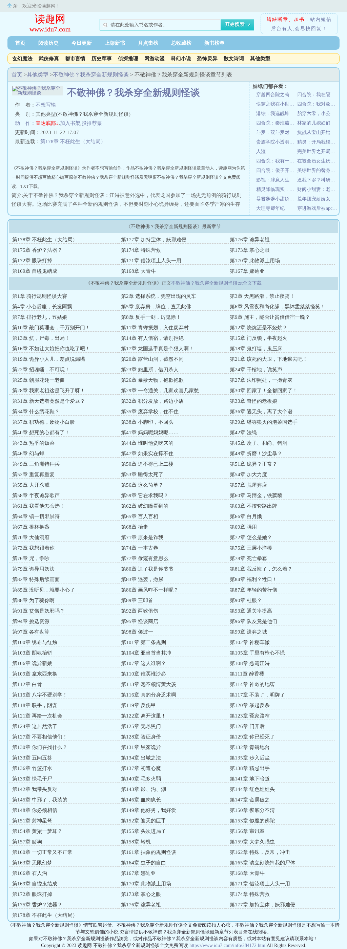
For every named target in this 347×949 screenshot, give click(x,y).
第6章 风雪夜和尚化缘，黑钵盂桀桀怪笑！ (277, 306)
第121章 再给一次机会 (37, 716)
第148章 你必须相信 (34, 810)
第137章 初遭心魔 (141, 768)
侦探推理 (128, 58)
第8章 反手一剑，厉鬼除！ (151, 317)
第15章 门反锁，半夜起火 (258, 338)
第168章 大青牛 (138, 271)
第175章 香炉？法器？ (37, 250)
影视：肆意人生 (272, 179)
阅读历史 (48, 43)
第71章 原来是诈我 (142, 537)
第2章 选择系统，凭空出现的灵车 (158, 296)
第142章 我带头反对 (34, 789)
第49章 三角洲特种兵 (36, 464)
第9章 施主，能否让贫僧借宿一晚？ (270, 317)
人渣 (261, 151)
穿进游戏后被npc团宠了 (317, 208)
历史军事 (101, 58)
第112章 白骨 (27, 684)
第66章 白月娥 (246, 516)
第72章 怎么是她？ (251, 537)
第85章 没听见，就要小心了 (43, 590)
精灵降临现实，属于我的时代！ (276, 189)
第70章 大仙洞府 (30, 537)
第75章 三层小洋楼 (251, 548)
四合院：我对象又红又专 (317, 104)
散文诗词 (234, 58)
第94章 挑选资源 (30, 621)
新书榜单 (214, 43)
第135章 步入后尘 (250, 757)
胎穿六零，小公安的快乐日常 (317, 113)
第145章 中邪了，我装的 (39, 799)
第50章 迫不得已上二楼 (147, 464)
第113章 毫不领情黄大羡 (148, 684)
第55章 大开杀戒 (30, 485)
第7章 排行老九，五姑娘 (39, 317)
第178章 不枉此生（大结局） (73, 141)
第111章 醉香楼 (247, 674)
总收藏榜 (181, 43)
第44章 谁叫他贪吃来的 (147, 443)
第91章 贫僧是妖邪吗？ (38, 611)
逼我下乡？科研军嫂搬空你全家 (317, 179)
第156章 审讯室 (247, 831)
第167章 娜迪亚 (247, 271)
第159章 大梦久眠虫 (252, 841)
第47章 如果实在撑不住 (147, 453)
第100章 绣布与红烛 (34, 642)
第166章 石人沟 (29, 873)
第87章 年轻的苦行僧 (253, 590)
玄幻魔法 (22, 58)
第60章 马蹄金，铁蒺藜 (256, 495)
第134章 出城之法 (141, 757)
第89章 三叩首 (137, 600)
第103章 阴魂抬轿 (32, 653)
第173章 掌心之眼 (250, 250)
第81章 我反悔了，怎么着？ (261, 569)
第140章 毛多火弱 (141, 778)
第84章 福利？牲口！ (253, 579)
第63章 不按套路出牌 (253, 506)
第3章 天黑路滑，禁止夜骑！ (262, 296)
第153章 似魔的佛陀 (252, 820)
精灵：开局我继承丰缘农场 (317, 142)
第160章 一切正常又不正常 (42, 852)
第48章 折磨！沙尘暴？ (256, 453)
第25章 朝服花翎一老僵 (38, 380)
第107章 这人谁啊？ (143, 663)
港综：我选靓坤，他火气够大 (276, 113)
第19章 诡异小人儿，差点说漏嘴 (48, 359)
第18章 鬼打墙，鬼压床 (256, 348)
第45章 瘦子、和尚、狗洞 (258, 443)
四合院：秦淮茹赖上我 (276, 123)
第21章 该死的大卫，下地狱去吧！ (269, 359)
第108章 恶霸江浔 (250, 663)
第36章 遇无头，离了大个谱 (261, 411)
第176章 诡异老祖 (250, 239)
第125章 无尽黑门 (141, 726)
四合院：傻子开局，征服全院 (276, 170)
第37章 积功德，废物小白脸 (43, 422)
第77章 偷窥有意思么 (144, 558)
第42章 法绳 (243, 432)
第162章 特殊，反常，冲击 (260, 852)
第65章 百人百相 (139, 516)
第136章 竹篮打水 (32, 768)
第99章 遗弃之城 (248, 632)
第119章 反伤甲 (138, 705)
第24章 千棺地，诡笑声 (256, 369)
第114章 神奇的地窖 (252, 684)
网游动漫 (154, 58)
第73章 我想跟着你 (33, 548)
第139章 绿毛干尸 (32, 778)
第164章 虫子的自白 (143, 862)
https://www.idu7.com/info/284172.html (228, 945)
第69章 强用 (243, 527)
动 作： (25, 123)
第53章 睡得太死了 (142, 474)
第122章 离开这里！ (143, 716)
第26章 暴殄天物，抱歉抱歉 (152, 380)
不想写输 (46, 105)
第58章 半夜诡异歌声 (36, 495)
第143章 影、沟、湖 (143, 789)
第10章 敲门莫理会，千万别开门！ (51, 327)
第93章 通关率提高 (251, 611)
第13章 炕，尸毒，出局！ (41, 338)
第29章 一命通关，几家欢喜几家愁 (160, 390)
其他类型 (260, 58)
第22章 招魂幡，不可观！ (41, 369)
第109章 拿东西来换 (34, 674)
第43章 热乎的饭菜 (33, 443)
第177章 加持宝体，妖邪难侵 (153, 239)
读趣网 (50, 18)
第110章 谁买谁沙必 (143, 674)
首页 (20, 43)
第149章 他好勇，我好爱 (148, 810)
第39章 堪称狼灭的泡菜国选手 (264, 422)
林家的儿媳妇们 (313, 123)
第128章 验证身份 (141, 737)
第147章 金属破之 (250, 799)
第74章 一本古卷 (139, 548)
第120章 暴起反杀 (250, 705)
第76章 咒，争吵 (30, 558)
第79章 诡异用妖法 (33, 569)
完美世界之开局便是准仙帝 (317, 151)
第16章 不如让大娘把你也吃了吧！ (51, 348)
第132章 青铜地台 (250, 747)
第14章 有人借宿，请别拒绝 (152, 338)
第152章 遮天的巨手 (143, 820)
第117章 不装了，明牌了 (257, 695)
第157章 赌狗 (27, 841)
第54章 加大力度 (248, 474)
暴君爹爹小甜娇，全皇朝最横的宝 (276, 198)
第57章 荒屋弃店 (248, 485)
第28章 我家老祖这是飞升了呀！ (48, 390)
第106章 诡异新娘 (32, 663)
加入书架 (70, 123)
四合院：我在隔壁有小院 (317, 94)
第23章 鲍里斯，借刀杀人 (150, 369)
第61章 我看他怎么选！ (38, 506)
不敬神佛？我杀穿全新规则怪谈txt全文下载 (216, 283)
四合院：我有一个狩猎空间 (276, 160)
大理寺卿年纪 (270, 208)
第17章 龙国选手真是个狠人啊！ (157, 348)
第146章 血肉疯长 (141, 799)
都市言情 (75, 58)
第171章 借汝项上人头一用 (151, 260)
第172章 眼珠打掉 (32, 260)
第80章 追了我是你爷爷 (147, 569)
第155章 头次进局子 (143, 831)
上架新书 (115, 43)
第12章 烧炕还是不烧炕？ (258, 327)
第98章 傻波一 (137, 632)
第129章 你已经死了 (252, 737)
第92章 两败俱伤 (139, 611)
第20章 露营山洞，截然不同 (152, 359)
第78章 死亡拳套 (248, 558)
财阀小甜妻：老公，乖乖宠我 (317, 189)
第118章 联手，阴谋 (34, 705)
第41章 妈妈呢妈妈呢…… (150, 432)
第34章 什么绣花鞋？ (36, 411)
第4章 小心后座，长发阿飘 (42, 306)
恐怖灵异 (207, 58)
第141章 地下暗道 (250, 778)
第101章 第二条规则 (143, 642)
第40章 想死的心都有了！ (41, 432)
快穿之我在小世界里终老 (276, 104)
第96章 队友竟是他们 (253, 621)
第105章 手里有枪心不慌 (257, 653)
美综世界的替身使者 (317, 170)
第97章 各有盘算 (30, 632)
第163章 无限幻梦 (32, 862)
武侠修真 (49, 58)
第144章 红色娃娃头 (252, 789)
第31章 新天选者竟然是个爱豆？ (48, 401)
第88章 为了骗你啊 (33, 600)
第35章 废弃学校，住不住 (150, 411)
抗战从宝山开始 (313, 132)
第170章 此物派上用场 (255, 260)
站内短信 (321, 19)
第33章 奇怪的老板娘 (253, 401)
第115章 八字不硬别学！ (39, 695)
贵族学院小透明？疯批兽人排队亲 (276, 142)
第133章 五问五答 (32, 757)
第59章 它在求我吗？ (144, 495)
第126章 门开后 (247, 726)
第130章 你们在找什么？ (39, 747)
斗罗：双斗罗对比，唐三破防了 (276, 132)
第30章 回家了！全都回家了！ (264, 390)
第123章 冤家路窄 (250, 716)
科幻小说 (181, 58)
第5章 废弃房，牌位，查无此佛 (156, 306)
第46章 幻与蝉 (28, 453)
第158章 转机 (136, 841)
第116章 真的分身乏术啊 (148, 695)
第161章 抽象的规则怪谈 (148, 852)
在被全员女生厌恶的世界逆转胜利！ (317, 160)
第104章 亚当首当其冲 (146, 653)
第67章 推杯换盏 (30, 527)
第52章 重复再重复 (33, 474)
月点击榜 (148, 43)
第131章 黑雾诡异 (141, 747)
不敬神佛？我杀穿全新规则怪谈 (91, 75)
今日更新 (82, 43)
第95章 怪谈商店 (139, 621)
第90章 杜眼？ (246, 600)
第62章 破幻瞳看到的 (144, 506)
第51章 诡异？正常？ (253, 464)
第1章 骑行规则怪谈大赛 (39, 296)
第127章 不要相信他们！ (39, 737)
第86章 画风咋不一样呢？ (150, 590)
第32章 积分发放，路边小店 (152, 401)
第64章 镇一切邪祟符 (36, 516)
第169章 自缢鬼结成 (34, 271)
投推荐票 (92, 123)
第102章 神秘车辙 (250, 642)
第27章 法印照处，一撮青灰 (261, 380)
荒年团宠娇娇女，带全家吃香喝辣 (317, 198)
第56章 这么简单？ (142, 485)
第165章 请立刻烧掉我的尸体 (262, 862)
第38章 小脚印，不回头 (147, 422)
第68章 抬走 (134, 527)
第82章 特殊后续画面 (36, 579)
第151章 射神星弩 (32, 820)
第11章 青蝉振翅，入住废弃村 (155, 327)
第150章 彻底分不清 (252, 810)
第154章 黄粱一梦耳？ (37, 831)
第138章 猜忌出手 (250, 768)
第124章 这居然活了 (34, 726)
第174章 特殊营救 (141, 250)
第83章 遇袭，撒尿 (142, 579)
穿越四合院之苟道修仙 (276, 94)
